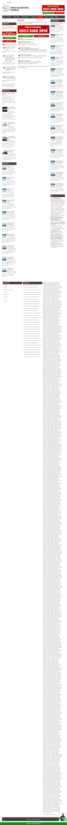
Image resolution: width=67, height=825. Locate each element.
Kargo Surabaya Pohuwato (52, 513)
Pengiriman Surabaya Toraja (51, 429)
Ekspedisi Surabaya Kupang (55, 337)
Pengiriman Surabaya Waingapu (49, 319)
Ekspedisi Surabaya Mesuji (51, 742)
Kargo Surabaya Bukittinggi (56, 729)
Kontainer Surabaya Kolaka (51, 496)
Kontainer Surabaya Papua (48, 625)
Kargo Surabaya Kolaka (47, 495)
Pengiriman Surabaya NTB (54, 310)
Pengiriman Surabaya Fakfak (51, 610)
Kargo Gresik (55, 285)
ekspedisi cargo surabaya (56, 199)
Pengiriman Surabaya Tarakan (48, 674)
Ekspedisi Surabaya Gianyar (48, 384)
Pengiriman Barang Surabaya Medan (11, 223)
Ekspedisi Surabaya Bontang (10, 166)
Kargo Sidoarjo (50, 285)
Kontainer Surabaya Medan (48, 718)
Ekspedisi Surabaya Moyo (50, 309)
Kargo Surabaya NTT (47, 358)
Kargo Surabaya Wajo (49, 436)
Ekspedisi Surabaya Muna (54, 510)
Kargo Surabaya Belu (47, 329)
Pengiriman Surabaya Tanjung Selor (49, 692)
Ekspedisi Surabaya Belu (56, 329)
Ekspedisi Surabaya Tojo (53, 462)
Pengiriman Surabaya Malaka (48, 345)
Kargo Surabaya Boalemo (55, 473)
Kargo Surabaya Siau (49, 519)
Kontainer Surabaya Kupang (48, 338)
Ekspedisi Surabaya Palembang (49, 753)
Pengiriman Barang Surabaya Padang (11, 212)
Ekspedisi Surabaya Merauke (48, 621)
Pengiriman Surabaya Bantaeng (53, 402)
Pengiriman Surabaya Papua (52, 622)
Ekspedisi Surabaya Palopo (55, 421)
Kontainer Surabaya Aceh (48, 706)
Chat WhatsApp (48, 12)
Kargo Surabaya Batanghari (48, 792)
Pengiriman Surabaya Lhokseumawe (50, 709)
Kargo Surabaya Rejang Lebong (49, 780)
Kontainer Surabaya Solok (48, 738)
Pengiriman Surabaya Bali (48, 371)
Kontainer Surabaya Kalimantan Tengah (50, 652)
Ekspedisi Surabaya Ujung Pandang (50, 434)
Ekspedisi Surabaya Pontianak (49, 659)
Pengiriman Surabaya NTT (55, 357)
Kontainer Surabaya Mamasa (48, 542)
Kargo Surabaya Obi (48, 587)
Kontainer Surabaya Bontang (55, 691)
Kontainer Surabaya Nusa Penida (49, 398)
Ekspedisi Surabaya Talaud (55, 529)
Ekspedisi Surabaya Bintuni (48, 609)
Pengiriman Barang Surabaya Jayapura (32, 289)
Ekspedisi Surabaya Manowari (52, 617)
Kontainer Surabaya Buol (47, 443)
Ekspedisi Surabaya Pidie (48, 714)
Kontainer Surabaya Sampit (51, 679)
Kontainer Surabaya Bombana (48, 482)
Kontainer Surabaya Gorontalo (52, 490)
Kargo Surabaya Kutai (47, 687)
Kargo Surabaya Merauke (55, 620)
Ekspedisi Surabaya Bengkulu (48, 778)
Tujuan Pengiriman (25, 16)
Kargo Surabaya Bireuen (51, 707)
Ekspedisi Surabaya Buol (54, 442)
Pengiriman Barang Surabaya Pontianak (60, 184)
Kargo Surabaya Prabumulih (53, 761)
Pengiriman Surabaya (47, 282)
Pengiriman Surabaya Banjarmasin (54, 667)
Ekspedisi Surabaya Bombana (52, 481)
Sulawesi (55, 246)
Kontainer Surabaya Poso (50, 454)
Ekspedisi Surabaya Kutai (57, 687)
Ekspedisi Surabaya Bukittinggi (49, 731)
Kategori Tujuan (16, 16)
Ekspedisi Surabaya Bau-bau (52, 468)
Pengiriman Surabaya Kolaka (55, 494)
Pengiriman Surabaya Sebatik (55, 698)
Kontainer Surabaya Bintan (48, 773)
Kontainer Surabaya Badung (55, 370)
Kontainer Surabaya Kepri (50, 775)
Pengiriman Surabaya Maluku (56, 577)
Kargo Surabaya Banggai (55, 438)
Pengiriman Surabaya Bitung (55, 469)
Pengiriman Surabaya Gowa (48, 411)
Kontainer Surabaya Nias (50, 720)
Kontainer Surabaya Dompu (55, 295)
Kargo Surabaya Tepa (47, 595)
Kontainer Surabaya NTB (47, 312)
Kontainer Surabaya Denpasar (48, 382)
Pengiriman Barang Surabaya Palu (11, 269)
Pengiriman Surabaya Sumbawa (53, 316)
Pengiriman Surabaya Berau (48, 695)
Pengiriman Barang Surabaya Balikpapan (32, 312)
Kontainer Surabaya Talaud (48, 530)
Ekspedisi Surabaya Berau (51, 696)
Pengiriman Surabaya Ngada (48, 355)
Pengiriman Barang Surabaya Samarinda (60, 137)
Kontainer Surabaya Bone (54, 484)
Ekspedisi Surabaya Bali (47, 372)
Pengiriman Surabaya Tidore (48, 600)
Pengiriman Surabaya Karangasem (49, 389)
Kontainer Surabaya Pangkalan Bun (51, 682)
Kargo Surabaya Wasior (47, 632)
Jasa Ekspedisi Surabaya (57, 218)
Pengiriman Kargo (55, 245)
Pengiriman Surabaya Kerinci (48, 794)
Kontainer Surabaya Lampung (56, 740)
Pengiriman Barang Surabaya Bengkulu (32, 322)
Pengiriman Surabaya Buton (48, 486)
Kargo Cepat (55, 286)
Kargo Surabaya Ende (49, 331)
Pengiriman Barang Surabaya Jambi (31, 324)
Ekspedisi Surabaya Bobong (48, 562)
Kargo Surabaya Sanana (51, 589)
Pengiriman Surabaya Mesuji (48, 741)
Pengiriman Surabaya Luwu (54, 414)
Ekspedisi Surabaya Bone (48, 407)
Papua (5, 285)
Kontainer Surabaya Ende (50, 332)
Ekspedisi (56, 198)
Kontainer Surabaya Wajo (50, 437)
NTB (58, 242)
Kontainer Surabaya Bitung (51, 471)
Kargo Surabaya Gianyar (54, 383)
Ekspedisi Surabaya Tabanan (10, 178)
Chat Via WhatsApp (25, 36)
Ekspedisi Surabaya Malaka (51, 347)
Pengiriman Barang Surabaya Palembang (32, 340)
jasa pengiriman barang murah (57, 235)
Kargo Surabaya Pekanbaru (53, 801)
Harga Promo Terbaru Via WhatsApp (33, 823)
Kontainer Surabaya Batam (55, 766)
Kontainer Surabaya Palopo (48, 422)
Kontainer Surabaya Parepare (56, 424)
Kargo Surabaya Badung (51, 369)
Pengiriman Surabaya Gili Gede (49, 296)
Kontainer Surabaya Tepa (47, 596)
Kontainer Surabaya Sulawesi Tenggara (54, 523)
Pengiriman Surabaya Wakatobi (49, 534)
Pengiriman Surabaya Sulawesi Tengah (50, 457)
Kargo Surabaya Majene (54, 537)
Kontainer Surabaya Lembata (56, 344)
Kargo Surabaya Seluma (47, 784)
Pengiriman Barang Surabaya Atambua (32, 306)
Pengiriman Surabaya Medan (50, 715)
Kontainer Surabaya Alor (53, 324)
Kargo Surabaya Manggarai (52, 349)
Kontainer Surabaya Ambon (51, 557)
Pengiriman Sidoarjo (55, 282)
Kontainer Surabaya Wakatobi (48, 536)
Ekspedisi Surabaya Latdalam (52, 576)
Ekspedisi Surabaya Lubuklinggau (49, 759)
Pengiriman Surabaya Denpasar (49, 380)
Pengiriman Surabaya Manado (48, 503)
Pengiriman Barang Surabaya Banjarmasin (33, 317)
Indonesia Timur (53, 212)
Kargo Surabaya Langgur (51, 573)
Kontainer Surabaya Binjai (54, 722)
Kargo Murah (50, 286)
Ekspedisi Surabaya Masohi (48, 582)
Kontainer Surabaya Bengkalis (53, 806)
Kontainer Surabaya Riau (47, 812)
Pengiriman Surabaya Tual (55, 602)
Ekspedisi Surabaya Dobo (54, 564)
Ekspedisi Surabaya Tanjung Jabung (50, 799)
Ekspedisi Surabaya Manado (51, 504)
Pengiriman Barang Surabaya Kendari (59, 150)
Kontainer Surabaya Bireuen (55, 708)
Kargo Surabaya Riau (47, 811)
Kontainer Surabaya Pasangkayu (54, 548)
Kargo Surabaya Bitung (47, 470)
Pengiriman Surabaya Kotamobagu (53, 500)
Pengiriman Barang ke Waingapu (31, 308)
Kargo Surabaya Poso (49, 453)
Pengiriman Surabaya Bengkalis (54, 804)
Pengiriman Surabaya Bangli (48, 374)
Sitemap (56, 16)
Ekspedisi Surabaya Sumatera (48, 702)
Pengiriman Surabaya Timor (51, 365)
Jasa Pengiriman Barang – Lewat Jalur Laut (12, 108)
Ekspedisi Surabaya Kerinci (51, 795)
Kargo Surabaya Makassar (52, 417)
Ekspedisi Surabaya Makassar (10, 200)
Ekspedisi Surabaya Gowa (51, 413)
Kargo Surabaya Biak (49, 606)
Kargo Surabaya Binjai (53, 721)
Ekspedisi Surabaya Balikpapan (49, 662)
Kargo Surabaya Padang (47, 727)
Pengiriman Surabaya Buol (52, 441)
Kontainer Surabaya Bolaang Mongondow (50, 478)
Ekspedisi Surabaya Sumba (48, 364)
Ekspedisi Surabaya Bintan (55, 772)
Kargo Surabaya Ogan (47, 755)
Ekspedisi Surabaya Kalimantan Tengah (53, 650)
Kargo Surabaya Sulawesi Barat (51, 553)
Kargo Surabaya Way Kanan (53, 748)
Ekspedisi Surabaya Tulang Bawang (50, 746)
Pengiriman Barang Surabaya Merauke (11, 235)
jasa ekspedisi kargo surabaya (57, 214)
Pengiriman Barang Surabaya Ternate (11, 246)
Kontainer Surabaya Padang (51, 728)
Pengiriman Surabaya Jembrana (52, 385)
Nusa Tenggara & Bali (8, 289)
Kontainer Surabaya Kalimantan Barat (52, 640)
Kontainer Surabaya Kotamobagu (54, 502)
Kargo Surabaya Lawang (54, 299)
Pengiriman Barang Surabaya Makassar (32, 294)
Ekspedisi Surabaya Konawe (48, 499)
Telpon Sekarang (59, 12)
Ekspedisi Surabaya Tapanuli (52, 725)
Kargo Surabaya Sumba (54, 363)
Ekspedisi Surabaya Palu (56, 450)
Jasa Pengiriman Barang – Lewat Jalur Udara (12, 124)
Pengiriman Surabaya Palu (56, 449)
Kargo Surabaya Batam (50, 765)
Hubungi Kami (9, 2)
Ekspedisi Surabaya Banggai (48, 440)
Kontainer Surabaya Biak (50, 607)
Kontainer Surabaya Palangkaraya (55, 673)
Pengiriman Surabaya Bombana (49, 480)
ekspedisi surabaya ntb (55, 206)
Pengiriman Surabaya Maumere (53, 351)
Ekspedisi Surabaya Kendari (51, 493)
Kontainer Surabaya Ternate (55, 599)
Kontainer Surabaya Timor (48, 368)
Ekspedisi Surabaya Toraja (55, 430)
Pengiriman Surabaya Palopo (52, 420)
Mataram (52, 242)
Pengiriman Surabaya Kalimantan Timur (50, 641)
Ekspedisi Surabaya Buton (51, 487)
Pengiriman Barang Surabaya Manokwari (32, 292)
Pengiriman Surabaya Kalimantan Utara (50, 653)
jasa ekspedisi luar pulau (56, 216)
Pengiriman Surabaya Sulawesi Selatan (50, 425)
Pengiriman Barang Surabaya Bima (31, 303)
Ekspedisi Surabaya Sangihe (55, 516)
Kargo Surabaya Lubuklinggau (54, 758)
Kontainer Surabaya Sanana (55, 590)
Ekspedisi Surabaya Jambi (51, 789)
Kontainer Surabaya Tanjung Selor (55, 694)
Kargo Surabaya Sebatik (47, 699)
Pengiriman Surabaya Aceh (56, 703)
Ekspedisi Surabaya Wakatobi (52, 535)
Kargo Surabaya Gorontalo (48, 489)
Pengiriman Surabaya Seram (48, 592)
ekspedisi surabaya (58, 201)
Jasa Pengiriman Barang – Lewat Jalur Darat (12, 138)
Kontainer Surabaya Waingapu (48, 322)
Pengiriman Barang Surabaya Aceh (31, 319)
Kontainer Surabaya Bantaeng (52, 404)
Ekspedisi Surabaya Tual (56, 603)
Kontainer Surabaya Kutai (48, 688)
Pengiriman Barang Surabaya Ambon (11, 257)
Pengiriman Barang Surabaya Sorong (32, 349)
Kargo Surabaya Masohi (54, 581)
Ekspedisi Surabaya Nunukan (52, 685)
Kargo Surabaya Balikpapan (53, 661)
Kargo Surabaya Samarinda (53, 665)
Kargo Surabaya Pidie (58, 713)
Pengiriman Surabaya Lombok (52, 302)
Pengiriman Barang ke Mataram (30, 310)
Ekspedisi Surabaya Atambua (52, 327)
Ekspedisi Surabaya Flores (48, 335)
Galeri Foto (46, 16)
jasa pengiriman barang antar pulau (56, 231)
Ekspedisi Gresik (58, 288)
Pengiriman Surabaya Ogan (57, 754)
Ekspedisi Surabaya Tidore (51, 601)
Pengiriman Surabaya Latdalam (49, 575)
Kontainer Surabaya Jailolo (48, 572)
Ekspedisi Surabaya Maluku (60, 204)
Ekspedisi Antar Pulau (47, 289)
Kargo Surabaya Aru (52, 559)
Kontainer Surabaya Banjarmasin (54, 669)
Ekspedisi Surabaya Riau (56, 811)
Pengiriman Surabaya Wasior (55, 630)
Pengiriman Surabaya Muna (52, 509)
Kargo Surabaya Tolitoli (50, 464)
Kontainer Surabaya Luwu (48, 416)
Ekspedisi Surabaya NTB (54, 311)
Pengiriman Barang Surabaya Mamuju (32, 331)
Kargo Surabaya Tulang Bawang (52, 745)
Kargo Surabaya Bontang (51, 689)
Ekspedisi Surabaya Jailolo (55, 570)
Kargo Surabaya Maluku (47, 579)
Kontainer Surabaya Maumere (52, 354)
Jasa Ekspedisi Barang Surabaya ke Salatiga (8, 93)
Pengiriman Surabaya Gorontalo (56, 488)
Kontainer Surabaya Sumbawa (53, 318)
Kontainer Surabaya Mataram (56, 307)
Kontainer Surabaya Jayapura (56, 615)
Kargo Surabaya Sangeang (52, 314)
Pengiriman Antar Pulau (54, 283)
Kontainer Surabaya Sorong (55, 627)
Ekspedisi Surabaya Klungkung (53, 394)
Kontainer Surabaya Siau (50, 520)
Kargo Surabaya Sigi (53, 455)
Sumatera (60, 246)
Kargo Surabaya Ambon (47, 556)
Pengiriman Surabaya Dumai (48, 807)
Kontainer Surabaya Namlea (48, 586)
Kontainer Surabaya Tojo (47, 463)
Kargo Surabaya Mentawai (52, 733)
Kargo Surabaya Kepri (49, 774)
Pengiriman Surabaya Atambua (49, 325)
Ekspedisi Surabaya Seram (51, 593)
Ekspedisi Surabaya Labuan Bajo (49, 341)
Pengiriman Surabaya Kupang (51, 336)
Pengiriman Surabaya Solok (52, 735)
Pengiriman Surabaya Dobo (51, 563)
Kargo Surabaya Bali (57, 371)
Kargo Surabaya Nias (49, 719)
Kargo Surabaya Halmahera (53, 567)
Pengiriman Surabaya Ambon (54, 555)
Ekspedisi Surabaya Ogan (57, 755)
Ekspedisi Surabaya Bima (57, 291)
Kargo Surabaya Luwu (47, 415)
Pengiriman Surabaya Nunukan (49, 683)
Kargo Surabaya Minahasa (52, 507)
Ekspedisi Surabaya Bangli (51, 375)
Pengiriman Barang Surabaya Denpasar (59, 161)
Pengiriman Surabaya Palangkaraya (49, 670)
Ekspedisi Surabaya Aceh (55, 202)
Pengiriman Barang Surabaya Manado (59, 173)
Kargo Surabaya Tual (47, 603)
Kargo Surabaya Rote (49, 361)
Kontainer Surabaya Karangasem (54, 391)
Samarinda (62, 245)
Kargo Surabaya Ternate (50, 597)
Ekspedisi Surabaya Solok (54, 736)
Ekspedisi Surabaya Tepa (56, 595)
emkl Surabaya (48, 656)
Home (4, 4)
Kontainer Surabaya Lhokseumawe (55, 712)
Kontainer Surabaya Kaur (53, 787)
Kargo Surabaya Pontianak (56, 658)
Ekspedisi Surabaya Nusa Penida (52, 397)
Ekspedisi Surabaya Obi (57, 587)
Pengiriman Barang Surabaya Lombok (32, 329)
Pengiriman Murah (46, 284)
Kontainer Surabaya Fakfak (48, 613)
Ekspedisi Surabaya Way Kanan (49, 749)
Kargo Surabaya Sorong (50, 626)
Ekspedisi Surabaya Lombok (55, 303)
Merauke (55, 242)
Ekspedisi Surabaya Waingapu (53, 321)
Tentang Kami (33, 16)
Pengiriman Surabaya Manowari (49, 616)
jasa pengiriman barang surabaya (57, 237)
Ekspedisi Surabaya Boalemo (48, 474)
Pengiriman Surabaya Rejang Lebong (54, 779)
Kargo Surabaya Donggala (52, 444)
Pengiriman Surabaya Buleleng (55, 376)
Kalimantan (56, 240)
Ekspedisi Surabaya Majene (48, 539)
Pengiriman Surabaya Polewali (48, 549)
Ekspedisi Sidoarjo (50, 288)
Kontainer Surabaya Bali (57, 372)
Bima (51, 198)
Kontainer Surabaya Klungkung (49, 395)
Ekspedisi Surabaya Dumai (51, 808)
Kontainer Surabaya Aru (53, 560)
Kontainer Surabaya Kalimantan (49, 636)
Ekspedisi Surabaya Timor (54, 367)
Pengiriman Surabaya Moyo (48, 308)
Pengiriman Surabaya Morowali (49, 447)
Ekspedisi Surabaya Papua (55, 623)
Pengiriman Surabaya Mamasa (52, 540)
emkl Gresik (54, 656)
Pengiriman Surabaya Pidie (48, 713)
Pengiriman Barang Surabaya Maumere (32, 333)
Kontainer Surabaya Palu (47, 451)
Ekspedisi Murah (55, 289)
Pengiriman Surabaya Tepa (55, 594)
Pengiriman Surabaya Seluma (54, 782)
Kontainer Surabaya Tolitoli (55, 466)
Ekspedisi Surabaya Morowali (52, 448)
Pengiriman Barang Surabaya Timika (31, 356)
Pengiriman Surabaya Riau (55, 809)
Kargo (60, 240)
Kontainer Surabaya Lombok (48, 304)
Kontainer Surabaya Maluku (51, 580)
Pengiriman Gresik (46, 283)
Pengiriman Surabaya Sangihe (53, 515)
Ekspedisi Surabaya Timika (51, 629)
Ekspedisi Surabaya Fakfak (55, 612)
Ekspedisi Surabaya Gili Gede (52, 297)
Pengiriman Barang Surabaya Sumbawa (32, 352)
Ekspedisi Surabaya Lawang (48, 301)
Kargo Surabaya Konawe (55, 497)
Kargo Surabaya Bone (58, 405)
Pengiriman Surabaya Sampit (55, 676)
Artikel (51, 16)
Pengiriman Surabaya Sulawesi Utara (50, 524)
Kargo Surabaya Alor (52, 323)
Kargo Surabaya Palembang (53, 752)
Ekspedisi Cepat (46, 290)
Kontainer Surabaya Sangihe (48, 517)
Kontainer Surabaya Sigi (53, 456)
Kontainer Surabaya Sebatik (51, 700)
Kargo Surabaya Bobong (54, 561)
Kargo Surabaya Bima (47, 291)
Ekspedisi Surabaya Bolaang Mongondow (51, 477)
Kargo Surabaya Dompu (50, 294)
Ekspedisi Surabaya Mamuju (48, 544)
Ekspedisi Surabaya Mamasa (56, 541)
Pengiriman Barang (57, 243)
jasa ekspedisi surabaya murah (58, 223)
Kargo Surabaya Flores (54, 334)
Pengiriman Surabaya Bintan (51, 771)
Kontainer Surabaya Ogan (48, 756)
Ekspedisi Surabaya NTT (56, 358)
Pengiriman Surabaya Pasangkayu (53, 546)
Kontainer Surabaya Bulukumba (54, 410)
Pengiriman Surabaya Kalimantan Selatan (53, 645)
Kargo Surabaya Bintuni (54, 608)
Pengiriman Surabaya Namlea (51, 583)
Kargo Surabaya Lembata (51, 343)
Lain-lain (6, 301)
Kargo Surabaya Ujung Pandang (55, 433)
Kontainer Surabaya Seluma (51, 785)
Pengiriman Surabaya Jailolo (53, 569)
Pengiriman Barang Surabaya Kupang (32, 326)
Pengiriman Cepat (53, 284)
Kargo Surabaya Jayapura (52, 614)
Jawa (5, 299)
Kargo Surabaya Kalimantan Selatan (50, 646)
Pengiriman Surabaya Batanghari (56, 791)
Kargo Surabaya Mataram (51, 305)
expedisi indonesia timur (59, 211)
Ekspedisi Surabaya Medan (55, 716)
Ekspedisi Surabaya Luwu (57, 415)
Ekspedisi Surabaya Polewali (52, 550)
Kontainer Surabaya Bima (48, 292)
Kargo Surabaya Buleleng (48, 377)
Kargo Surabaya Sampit (47, 678)
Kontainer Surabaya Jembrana (53, 388)
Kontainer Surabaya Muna (48, 511)
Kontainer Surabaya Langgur (55, 574)
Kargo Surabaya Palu (47, 450)
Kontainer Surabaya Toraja (48, 431)
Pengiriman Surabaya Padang (56, 726)
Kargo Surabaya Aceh (47, 705)
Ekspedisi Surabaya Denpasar (10, 189)
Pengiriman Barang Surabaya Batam (31, 315)
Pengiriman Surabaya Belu (56, 328)
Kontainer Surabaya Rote (50, 362)
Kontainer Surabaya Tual (47, 605)
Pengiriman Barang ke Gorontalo (31, 287)
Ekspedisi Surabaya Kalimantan (54, 635)
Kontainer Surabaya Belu (47, 330)
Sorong (52, 246)
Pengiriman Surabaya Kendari (48, 491)
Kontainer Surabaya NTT (47, 360)
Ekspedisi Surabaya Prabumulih (49, 762)
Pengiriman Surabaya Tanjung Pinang (50, 767)
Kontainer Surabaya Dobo (48, 566)
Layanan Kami (9, 16)
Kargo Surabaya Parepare (52, 423)
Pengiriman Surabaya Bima (55, 290)
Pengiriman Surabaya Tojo (51, 461)
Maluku (5, 287)
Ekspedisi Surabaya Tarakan (51, 675)
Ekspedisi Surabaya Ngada (51, 356)
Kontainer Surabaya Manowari (48, 619)
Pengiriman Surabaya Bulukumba (51, 408)
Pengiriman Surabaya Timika (48, 628)
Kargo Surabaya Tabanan (55, 400)
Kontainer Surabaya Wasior (51, 633)
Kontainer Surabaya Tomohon (56, 533)
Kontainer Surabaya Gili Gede (48, 298)
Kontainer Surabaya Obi (47, 588)
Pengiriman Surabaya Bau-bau (48, 467)
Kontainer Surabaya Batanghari (53, 793)
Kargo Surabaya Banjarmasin (48, 668)
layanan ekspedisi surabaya (56, 241)
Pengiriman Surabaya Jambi (48, 788)
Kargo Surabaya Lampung (52, 739)
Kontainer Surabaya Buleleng (52, 378)
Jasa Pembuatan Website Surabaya (50, 814)
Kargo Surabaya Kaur (53, 786)
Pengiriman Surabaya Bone (48, 405)
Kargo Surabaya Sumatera (56, 701)
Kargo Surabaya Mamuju (55, 543)
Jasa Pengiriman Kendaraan (11, 151)
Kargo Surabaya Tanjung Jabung (52, 798)
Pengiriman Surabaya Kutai (56, 686)
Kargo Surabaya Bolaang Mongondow (55, 476)
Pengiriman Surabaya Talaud (50, 528)
